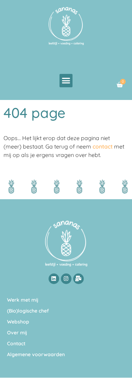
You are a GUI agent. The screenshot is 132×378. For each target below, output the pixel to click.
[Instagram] (66, 278)
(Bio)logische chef (28, 311)
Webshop (18, 322)
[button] (66, 80)
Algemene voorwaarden (36, 354)
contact (103, 146)
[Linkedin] (54, 278)
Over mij (17, 332)
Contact (16, 343)
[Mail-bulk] (78, 278)
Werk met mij (22, 300)
